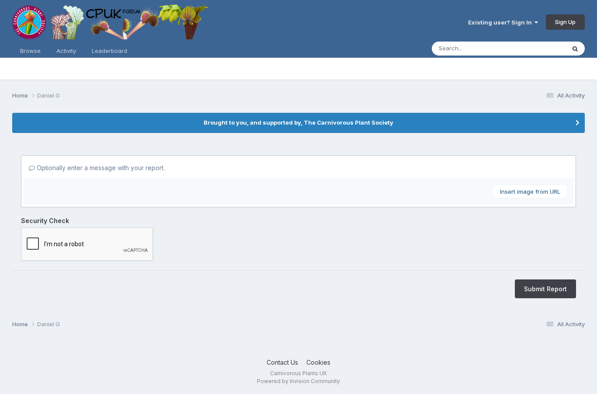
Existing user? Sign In (501, 22)
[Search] (575, 49)
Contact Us (282, 362)
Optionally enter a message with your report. (100, 167)
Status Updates (534, 48)
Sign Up (565, 21)
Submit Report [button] (545, 289)
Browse (30, 50)
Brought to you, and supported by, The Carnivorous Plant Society (298, 122)
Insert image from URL (530, 191)
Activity (66, 50)
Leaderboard (109, 50)
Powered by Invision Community (298, 381)
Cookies (318, 362)
